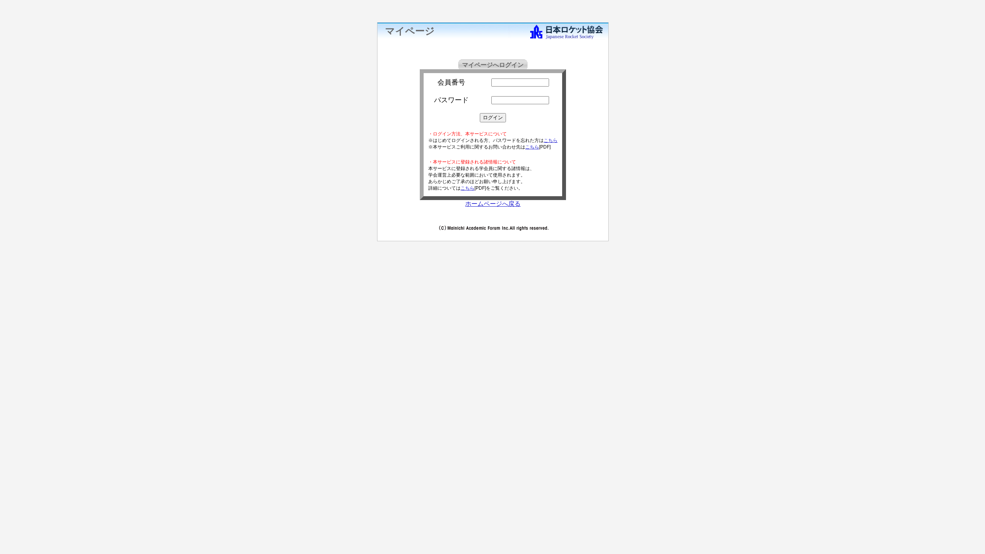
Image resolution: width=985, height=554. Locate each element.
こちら (551, 140)
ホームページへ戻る (493, 203)
